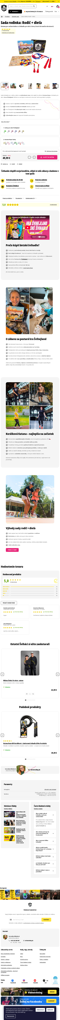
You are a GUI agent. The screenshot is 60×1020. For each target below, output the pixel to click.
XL (33, 694)
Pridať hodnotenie (9, 603)
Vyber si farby (12, 550)
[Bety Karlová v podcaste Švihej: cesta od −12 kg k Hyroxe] (9, 823)
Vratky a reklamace (6, 962)
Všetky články (8, 808)
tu (24, 1012)
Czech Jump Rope (28, 268)
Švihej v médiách (44, 959)
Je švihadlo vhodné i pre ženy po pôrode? (43, 864)
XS (27, 694)
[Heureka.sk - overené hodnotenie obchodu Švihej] (55, 981)
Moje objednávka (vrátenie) (8, 953)
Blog (21, 956)
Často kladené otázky (25, 962)
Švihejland (24, 259)
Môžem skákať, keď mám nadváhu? (43, 857)
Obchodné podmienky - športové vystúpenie (9, 971)
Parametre (19, 198)
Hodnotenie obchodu (45, 956)
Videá (21, 953)
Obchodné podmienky (6, 965)
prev (2, 674)
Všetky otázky (38, 808)
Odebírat (46, 920)
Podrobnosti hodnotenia (8, 32)
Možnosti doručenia (52, 151)
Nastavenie (10, 1016)
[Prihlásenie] (47, 6)
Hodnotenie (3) (30, 198)
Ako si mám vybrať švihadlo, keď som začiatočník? (41, 815)
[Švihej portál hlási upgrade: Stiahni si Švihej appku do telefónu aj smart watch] (9, 839)
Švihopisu (38, 1)
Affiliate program (5, 975)
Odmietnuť (40, 1010)
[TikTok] (45, 981)
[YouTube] (36, 981)
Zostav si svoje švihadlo (10, 1)
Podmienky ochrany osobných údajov (10, 968)
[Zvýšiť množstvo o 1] (34, 157)
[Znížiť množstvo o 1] (29, 157)
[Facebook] (13, 981)
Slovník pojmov (24, 959)
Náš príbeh (42, 953)
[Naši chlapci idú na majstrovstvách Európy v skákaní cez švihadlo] (9, 814)
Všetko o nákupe (5, 959)
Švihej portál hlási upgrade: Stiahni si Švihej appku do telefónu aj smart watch (20, 839)
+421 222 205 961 (15, 940)
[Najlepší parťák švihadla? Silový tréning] (9, 830)
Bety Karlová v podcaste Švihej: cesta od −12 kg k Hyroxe (21, 823)
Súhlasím (50, 1010)
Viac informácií (5, 122)
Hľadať (34, 6)
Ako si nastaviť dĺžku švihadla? (42, 841)
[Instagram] (24, 981)
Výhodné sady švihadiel (50, 789)
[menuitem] (15, 11)
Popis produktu (7, 198)
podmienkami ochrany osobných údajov (34, 923)
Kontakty (3, 956)
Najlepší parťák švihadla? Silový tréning (20, 830)
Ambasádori (43, 962)
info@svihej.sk (35, 770)
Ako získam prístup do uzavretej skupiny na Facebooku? (42, 833)
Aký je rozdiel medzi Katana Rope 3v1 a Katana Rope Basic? (43, 849)
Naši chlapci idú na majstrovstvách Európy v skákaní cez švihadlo (21, 814)
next (57, 674)
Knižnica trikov (24, 965)
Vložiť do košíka (48, 157)
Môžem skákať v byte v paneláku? (43, 871)
